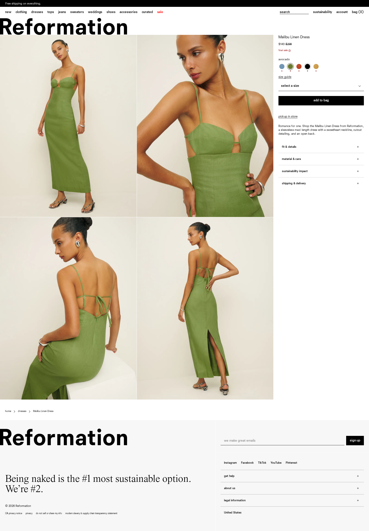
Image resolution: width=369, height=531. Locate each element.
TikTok (262, 462)
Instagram (230, 462)
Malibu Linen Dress (43, 411)
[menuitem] (10, 12)
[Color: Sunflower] (316, 66)
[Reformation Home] (184, 26)
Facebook (247, 462)
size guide (284, 76)
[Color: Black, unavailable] (307, 66)
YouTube (276, 462)
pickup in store (287, 116)
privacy (29, 513)
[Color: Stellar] (281, 66)
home (8, 411)
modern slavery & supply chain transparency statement (91, 513)
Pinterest (291, 462)
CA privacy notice (13, 513)
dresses (22, 411)
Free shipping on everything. (23, 3)
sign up (355, 440)
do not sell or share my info (49, 513)
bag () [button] (358, 12)
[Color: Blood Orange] (299, 66)
